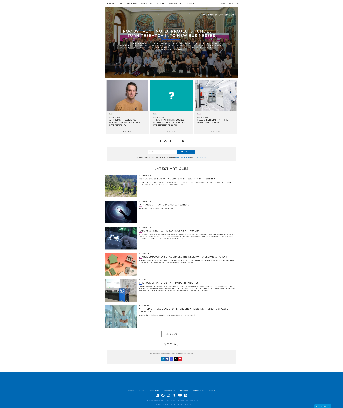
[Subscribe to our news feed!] (185, 395)
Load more (171, 334)
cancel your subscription (200, 157)
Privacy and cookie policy (155, 400)
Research (161, 3)
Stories (190, 3)
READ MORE (127, 131)
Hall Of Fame (132, 3)
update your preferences (182, 157)
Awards (110, 3)
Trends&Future (176, 3)
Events (120, 3)
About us (181, 400)
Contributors (170, 400)
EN (230, 3)
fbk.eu (223, 3)
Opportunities (148, 3)
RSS (187, 400)
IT (232, 3)
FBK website (194, 400)
